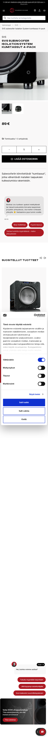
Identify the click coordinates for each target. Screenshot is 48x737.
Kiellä (24, 419)
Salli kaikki (24, 402)
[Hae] (4, 17)
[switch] (41, 368)
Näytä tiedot (34, 394)
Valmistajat (6, 25)
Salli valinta (24, 411)
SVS (16, 25)
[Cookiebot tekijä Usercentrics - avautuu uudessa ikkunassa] (34, 315)
